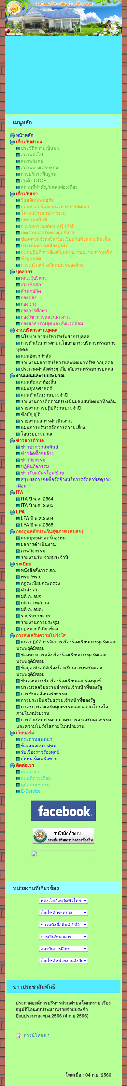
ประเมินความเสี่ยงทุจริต (44, 245)
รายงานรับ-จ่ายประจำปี (44, 557)
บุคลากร (24, 271)
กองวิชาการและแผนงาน (45, 316)
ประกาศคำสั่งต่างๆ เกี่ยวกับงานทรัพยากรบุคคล (66, 368)
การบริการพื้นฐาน (38, 173)
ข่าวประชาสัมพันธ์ (39, 446)
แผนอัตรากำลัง (35, 355)
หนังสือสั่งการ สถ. (38, 570)
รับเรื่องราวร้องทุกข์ (40, 752)
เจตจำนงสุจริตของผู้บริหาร (47, 232)
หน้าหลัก (24, 135)
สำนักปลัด (30, 290)
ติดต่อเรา (24, 765)
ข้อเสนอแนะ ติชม (38, 745)
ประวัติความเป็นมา (39, 148)
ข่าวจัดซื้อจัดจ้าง (37, 453)
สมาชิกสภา (32, 284)
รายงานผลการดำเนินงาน (46, 420)
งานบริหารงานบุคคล (36, 329)
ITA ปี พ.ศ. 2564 (36, 498)
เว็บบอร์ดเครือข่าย (38, 758)
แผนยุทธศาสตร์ (36, 388)
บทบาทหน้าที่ (33, 219)
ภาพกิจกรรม (32, 550)
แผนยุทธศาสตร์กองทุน (43, 537)
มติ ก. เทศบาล (34, 602)
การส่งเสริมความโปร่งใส (40, 635)
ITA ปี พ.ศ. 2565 (36, 505)
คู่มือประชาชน (35, 784)
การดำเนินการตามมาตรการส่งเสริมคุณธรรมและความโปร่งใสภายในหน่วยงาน (63, 722)
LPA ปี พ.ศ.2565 (36, 524)
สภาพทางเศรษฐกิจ (39, 167)
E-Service (30, 791)
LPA (20, 511)
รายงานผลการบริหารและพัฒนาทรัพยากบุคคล (66, 362)
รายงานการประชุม (39, 622)
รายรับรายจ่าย (35, 615)
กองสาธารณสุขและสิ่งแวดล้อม (51, 323)
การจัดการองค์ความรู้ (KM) (47, 225)
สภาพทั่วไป (31, 154)
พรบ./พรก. (30, 576)
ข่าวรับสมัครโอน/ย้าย (42, 472)
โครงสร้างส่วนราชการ (43, 212)
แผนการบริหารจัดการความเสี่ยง (52, 427)
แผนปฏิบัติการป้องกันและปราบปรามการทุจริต (66, 251)
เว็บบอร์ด (24, 732)
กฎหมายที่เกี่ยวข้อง (39, 628)
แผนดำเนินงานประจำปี (44, 394)
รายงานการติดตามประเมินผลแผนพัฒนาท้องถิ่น (68, 401)
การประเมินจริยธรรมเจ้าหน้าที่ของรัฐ (57, 700)
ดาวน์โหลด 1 (36, 1035)
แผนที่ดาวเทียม (35, 778)
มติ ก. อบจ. (31, 596)
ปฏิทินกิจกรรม (34, 466)
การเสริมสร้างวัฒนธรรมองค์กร (51, 264)
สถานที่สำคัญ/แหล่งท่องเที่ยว (49, 186)
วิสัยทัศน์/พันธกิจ (37, 199)
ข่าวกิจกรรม (32, 459)
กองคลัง (28, 297)
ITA (19, 492)
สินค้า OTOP (33, 180)
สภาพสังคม (31, 161)
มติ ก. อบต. (31, 609)
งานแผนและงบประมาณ (39, 375)
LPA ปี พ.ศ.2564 (36, 518)
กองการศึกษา (33, 310)
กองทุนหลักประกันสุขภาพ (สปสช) (49, 531)
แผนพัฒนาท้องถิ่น (38, 381)
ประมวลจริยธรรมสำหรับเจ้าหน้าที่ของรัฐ (61, 687)
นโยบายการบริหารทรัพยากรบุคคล (55, 336)
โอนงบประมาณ (36, 433)
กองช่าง (28, 303)
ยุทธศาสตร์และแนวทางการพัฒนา (54, 206)
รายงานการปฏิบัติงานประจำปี (50, 407)
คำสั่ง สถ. (30, 589)
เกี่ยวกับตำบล (28, 141)
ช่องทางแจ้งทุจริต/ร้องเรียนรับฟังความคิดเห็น (65, 238)
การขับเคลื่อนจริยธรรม (43, 693)
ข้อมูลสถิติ (30, 258)
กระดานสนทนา (36, 739)
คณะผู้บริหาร (33, 277)
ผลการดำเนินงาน (38, 544)
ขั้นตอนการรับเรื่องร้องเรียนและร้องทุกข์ (60, 680)
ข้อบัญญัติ (30, 414)
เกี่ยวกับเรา (26, 193)
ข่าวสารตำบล (29, 440)
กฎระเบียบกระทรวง (40, 583)
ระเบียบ (23, 563)
